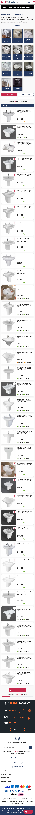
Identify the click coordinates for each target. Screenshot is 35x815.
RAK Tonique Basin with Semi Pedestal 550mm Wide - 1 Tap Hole (24, 481)
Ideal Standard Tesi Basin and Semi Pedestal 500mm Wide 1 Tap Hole (24, 320)
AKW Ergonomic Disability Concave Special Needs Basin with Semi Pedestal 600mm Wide (24, 144)
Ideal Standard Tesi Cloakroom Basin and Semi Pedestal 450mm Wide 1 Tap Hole (24, 304)
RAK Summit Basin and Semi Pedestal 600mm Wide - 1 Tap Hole (24, 384)
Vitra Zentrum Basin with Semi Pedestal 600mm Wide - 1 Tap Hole (24, 577)
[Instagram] (23, 757)
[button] (29, 2)
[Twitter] (15, 757)
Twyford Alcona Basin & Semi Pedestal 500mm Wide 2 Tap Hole (24, 465)
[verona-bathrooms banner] (17, 7)
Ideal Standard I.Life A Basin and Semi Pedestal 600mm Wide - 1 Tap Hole (24, 593)
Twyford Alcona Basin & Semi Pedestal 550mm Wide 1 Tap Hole (24, 288)
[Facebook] (11, 757)
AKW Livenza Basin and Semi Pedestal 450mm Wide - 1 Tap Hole (24, 416)
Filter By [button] (4, 106)
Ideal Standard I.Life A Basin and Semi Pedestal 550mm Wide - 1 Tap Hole (24, 176)
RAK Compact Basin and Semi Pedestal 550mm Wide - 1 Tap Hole (24, 513)
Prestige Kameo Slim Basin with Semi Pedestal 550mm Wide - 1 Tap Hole (24, 400)
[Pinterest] (19, 757)
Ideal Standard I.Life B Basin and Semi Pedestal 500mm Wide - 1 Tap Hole (24, 641)
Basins (5, 11)
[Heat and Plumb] (9, 2)
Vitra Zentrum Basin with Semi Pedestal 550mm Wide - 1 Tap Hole (24, 561)
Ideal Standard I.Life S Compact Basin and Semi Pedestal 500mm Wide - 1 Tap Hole (24, 625)
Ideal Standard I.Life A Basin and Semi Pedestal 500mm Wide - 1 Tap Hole (24, 368)
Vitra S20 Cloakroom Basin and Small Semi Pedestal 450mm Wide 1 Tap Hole (24, 192)
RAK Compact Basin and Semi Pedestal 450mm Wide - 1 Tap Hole (24, 160)
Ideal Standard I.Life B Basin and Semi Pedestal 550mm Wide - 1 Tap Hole (24, 240)
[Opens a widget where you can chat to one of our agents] (28, 812)
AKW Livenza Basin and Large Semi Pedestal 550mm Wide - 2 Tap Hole (24, 545)
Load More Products (18, 690)
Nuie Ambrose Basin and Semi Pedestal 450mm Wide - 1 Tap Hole (24, 352)
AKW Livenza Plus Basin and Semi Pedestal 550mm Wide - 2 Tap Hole (24, 111)
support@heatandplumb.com (18, 763)
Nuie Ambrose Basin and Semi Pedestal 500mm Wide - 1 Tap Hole (24, 497)
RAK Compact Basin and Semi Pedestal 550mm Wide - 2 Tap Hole (24, 529)
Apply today (17, 729)
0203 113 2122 (18, 767)
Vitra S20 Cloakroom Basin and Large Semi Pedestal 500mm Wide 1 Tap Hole (24, 208)
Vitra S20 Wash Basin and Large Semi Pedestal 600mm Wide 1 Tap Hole (24, 272)
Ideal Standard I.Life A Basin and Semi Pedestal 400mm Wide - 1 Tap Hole (24, 448)
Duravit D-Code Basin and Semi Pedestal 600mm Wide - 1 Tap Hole (24, 673)
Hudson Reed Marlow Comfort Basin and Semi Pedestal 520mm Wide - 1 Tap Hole (24, 432)
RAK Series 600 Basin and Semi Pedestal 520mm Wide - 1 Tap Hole (24, 128)
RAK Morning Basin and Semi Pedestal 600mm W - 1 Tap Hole (24, 609)
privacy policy (14, 751)
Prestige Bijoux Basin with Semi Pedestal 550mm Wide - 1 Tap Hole (24, 336)
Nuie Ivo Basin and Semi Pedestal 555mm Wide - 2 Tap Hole (24, 256)
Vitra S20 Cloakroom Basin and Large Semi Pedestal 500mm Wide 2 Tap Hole (24, 224)
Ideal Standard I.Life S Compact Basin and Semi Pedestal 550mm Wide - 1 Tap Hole (24, 658)
